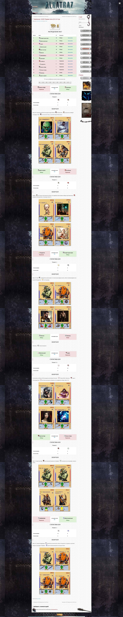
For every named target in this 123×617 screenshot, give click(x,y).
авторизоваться (54, 609)
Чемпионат (35, 12)
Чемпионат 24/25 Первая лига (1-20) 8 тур (69, 16)
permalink (38, 598)
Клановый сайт (65, 615)
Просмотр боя (70, 43)
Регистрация (81, 27)
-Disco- (46, 21)
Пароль (80, 22)
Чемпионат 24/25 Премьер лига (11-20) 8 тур (40, 16)
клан (35, 6)
